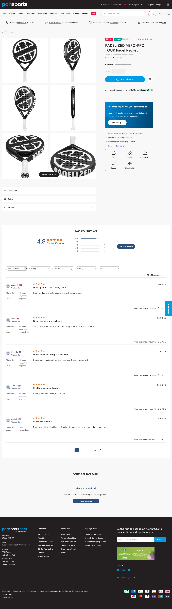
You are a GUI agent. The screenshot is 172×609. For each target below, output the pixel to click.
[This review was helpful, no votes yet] (158, 308)
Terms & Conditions (69, 538)
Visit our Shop (43, 534)
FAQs (63, 553)
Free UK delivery (55, 22)
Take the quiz (117, 122)
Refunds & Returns (68, 542)
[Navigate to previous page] (70, 449)
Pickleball (53, 14)
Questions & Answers (86, 473)
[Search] (104, 13)
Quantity (108, 71)
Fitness (76, 14)
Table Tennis (65, 14)
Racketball (31, 14)
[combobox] (123, 13)
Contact (41, 553)
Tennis (21, 14)
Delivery (11, 199)
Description (12, 190)
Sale (119, 4)
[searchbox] (15, 268)
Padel (4, 14)
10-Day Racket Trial (45, 549)
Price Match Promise (69, 549)
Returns (11, 207)
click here (114, 22)
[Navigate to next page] (101, 449)
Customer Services (45, 542)
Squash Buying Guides (94, 538)
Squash (12, 14)
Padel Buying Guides (93, 545)
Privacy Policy (66, 534)
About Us (41, 538)
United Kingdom (133, 5)
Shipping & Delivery (68, 545)
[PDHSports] (14, 4)
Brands (85, 14)
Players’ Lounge (154, 5)
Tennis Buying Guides (93, 534)
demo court (21, 22)
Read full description (113, 58)
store (164, 22)
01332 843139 (8, 538)
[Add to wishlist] (150, 79)
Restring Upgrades (45, 545)
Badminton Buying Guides (95, 542)
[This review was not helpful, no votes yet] (163, 308)
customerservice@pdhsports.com (16, 545)
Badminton (42, 14)
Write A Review (126, 246)
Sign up (160, 539)
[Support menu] (168, 4)
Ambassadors (43, 556)
